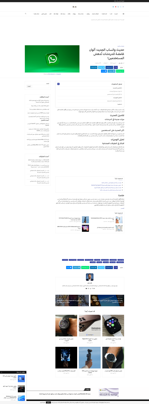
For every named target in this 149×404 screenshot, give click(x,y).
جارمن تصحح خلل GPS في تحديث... (113, 371)
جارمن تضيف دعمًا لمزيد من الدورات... (66, 339)
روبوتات (74, 14)
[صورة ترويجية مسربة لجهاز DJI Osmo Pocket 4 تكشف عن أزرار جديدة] (85, 219)
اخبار (111, 14)
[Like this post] (115, 67)
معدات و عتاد (80, 14)
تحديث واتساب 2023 (89, 260)
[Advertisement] (74, 33)
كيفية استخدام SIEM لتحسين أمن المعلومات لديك (38, 113)
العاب (50, 14)
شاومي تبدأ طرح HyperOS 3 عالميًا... (89, 339)
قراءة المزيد (42, 402)
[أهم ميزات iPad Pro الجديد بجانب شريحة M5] (66, 357)
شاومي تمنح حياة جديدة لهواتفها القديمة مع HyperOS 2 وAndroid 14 (106, 185)
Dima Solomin (51, 74)
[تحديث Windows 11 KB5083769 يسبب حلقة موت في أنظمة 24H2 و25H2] (21, 398)
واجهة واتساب (93, 262)
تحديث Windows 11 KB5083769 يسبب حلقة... (9, 397)
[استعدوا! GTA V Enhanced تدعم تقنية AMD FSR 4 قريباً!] (85, 228)
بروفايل (88, 14)
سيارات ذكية (63, 14)
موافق (48, 402)
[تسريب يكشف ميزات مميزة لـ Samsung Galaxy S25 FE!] (119, 219)
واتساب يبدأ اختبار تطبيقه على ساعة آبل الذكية (111, 183)
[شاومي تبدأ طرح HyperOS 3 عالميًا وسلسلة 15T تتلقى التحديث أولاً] (90, 325)
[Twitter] (121, 7)
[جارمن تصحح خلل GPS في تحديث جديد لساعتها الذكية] (113, 357)
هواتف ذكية (56, 14)
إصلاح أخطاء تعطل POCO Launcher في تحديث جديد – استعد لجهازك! (38, 166)
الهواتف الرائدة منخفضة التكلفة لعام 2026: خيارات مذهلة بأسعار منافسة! (38, 160)
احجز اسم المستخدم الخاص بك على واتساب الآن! (110, 190)
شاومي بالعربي (44, 14)
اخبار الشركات (104, 14)
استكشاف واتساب (113, 260)
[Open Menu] (123, 14)
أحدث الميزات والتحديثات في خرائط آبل (105, 227)
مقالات (69, 14)
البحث (47, 83)
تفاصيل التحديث (117, 88)
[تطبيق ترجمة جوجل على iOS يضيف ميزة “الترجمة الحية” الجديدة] (21, 378)
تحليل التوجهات (117, 98)
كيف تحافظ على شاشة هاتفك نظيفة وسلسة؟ (39, 109)
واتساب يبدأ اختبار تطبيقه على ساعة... (113, 339)
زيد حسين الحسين (45, 165)
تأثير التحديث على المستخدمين (113, 94)
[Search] (25, 14)
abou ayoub (46, 160)
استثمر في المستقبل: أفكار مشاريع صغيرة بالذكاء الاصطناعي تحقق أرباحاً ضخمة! (39, 101)
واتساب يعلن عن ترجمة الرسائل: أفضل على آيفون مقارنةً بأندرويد (107, 187)
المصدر (122, 208)
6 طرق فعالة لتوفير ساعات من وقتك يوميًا (40, 106)
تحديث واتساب (97, 260)
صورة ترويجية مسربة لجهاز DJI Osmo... (89, 372)
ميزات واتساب (106, 262)
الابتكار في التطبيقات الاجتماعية (113, 101)
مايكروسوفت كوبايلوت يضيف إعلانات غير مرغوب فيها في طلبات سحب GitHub (38, 129)
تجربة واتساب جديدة (105, 260)
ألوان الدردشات (120, 260)
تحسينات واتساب (80, 260)
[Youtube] (116, 7)
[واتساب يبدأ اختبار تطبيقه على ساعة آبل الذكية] (113, 325)
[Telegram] (113, 7)
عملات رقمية (36, 14)
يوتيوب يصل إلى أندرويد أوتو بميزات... (9, 387)
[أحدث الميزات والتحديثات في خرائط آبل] (119, 228)
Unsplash (58, 74)
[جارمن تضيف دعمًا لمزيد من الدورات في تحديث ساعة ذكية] (66, 325)
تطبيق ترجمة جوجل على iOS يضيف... (9, 376)
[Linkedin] (118, 7)
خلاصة (119, 104)
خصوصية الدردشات (73, 260)
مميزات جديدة (113, 262)
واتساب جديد (99, 262)
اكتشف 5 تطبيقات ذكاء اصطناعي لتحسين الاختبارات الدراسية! (39, 171)
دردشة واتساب (65, 260)
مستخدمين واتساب (120, 262)
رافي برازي (120, 63)
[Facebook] (123, 7)
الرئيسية (116, 14)
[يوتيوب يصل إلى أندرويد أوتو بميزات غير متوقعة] (21, 388)
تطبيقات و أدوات (95, 14)
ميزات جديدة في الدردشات (114, 91)
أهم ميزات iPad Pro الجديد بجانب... (66, 371)
